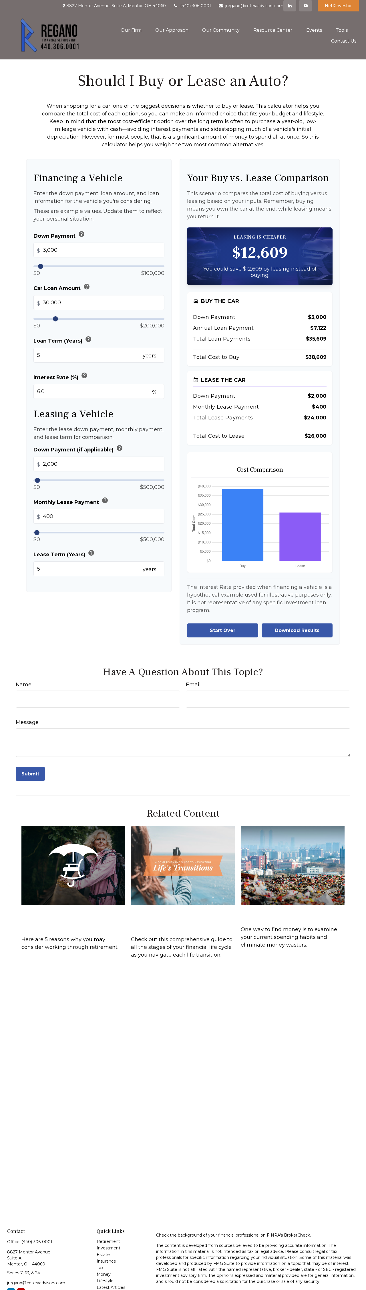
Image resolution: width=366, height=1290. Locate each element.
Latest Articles (111, 1287)
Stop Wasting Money (274, 913)
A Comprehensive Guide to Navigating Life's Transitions (178, 918)
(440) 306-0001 (195, 5)
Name (23, 684)
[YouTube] (305, 5)
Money (104, 1274)
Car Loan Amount (61, 287)
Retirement (108, 1241)
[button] (131, 30)
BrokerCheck (297, 1235)
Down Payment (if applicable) (78, 449)
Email (193, 684)
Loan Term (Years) (62, 340)
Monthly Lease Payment (70, 501)
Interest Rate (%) (60, 376)
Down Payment (59, 235)
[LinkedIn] (289, 5)
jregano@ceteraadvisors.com (254, 5)
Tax (100, 1267)
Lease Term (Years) (64, 553)
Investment (108, 1248)
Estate (103, 1254)
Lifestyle (105, 1280)
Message (27, 722)
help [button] (81, 234)
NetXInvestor (338, 5)
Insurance (106, 1261)
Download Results (297, 630)
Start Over (222, 630)
